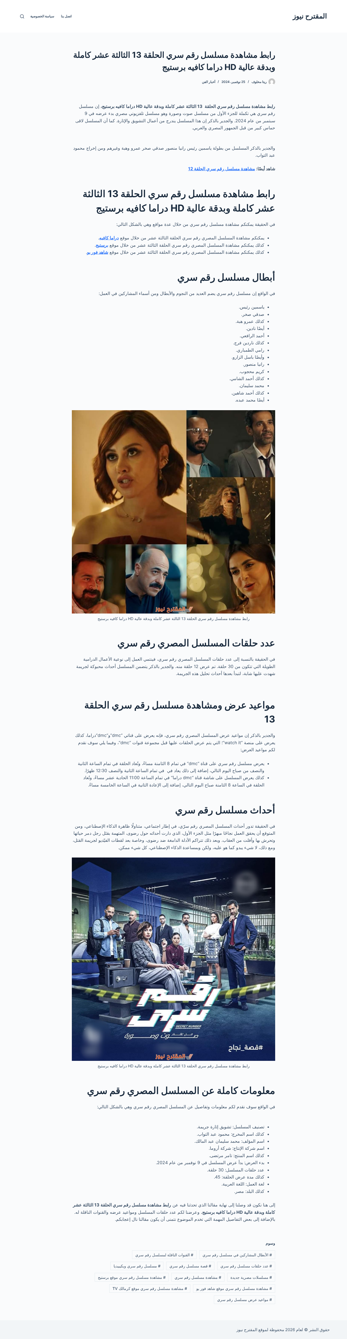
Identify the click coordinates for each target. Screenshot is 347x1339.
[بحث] (22, 16)
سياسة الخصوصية (42, 16)
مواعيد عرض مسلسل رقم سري (244, 1299)
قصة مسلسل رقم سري (190, 1266)
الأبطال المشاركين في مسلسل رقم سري (237, 1255)
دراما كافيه (109, 237)
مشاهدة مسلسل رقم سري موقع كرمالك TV (150, 1288)
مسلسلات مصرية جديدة (251, 1277)
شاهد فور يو (97, 252)
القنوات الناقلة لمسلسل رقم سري (164, 1255)
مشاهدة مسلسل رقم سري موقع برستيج (132, 1277)
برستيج (102, 245)
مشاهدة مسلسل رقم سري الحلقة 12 (221, 168)
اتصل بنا (66, 16)
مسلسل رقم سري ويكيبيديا (137, 1266)
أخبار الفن (208, 82)
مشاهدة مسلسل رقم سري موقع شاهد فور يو (234, 1288)
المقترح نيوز (310, 16)
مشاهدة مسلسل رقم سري (198, 1277)
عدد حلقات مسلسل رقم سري (246, 1266)
